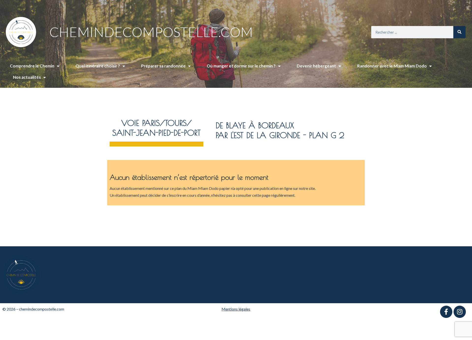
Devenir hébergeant (316, 65)
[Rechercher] (459, 32)
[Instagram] (460, 312)
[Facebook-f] (446, 312)
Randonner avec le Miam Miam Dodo (392, 65)
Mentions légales (235, 309)
